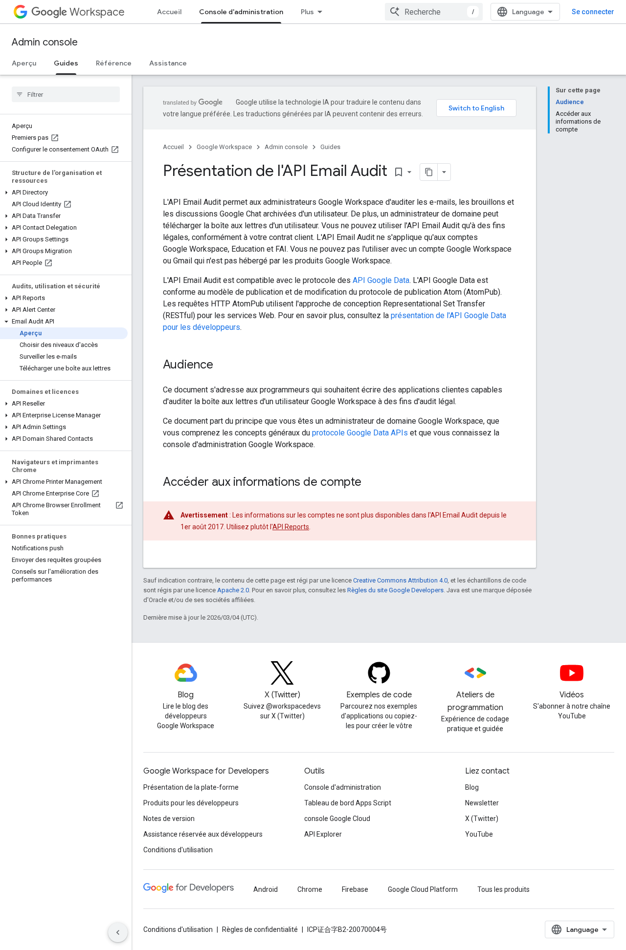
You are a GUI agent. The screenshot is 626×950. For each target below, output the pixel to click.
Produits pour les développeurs (191, 803)
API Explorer (323, 834)
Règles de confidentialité (260, 929)
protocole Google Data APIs (360, 432)
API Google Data (381, 280)
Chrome (309, 889)
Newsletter (482, 803)
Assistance (168, 63)
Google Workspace (224, 147)
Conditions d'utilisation (178, 850)
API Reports (290, 527)
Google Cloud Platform (423, 889)
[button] (64, 192)
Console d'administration (241, 11)
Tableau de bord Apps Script (347, 803)
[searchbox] (66, 94)
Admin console (45, 42)
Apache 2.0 (233, 590)
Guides (66, 63)
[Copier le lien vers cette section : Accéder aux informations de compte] (371, 483)
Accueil (169, 11)
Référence (114, 63)
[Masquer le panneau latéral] (118, 932)
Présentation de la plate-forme (191, 787)
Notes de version (169, 818)
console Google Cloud (337, 818)
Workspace (97, 12)
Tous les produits (503, 889)
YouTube (479, 834)
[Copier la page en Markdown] (429, 172)
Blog (472, 787)
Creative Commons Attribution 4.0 (400, 580)
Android (265, 889)
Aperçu (24, 63)
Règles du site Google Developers (395, 590)
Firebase (355, 889)
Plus (307, 11)
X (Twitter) (481, 818)
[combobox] (434, 12)
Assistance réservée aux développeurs (203, 834)
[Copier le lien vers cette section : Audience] (223, 365)
